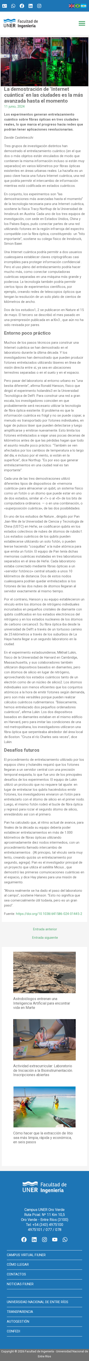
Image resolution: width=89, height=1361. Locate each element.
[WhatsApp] (13, 6)
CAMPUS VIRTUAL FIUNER (26, 1255)
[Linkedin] (30, 6)
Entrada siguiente (45, 937)
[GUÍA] (4, 6)
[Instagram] (39, 6)
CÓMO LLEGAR (18, 1264)
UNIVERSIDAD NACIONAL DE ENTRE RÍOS (37, 1302)
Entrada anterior (45, 929)
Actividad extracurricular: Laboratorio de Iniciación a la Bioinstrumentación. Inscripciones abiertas (43, 1070)
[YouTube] (55, 1239)
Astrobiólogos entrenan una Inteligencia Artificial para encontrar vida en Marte (41, 1003)
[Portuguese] (78, 6)
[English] (72, 6)
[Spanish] (84, 6)
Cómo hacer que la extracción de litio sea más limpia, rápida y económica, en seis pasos (43, 1137)
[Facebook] (22, 6)
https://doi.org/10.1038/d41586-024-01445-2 (48, 914)
